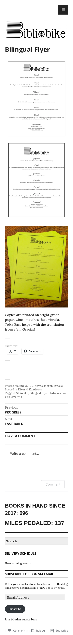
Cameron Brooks (51, 386)
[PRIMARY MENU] (63, 10)
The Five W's (13, 397)
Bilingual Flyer (39, 393)
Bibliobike (21, 393)
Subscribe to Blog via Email (29, 574)
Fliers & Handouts (30, 389)
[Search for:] (36, 541)
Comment (52, 484)
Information (58, 393)
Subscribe (15, 609)
